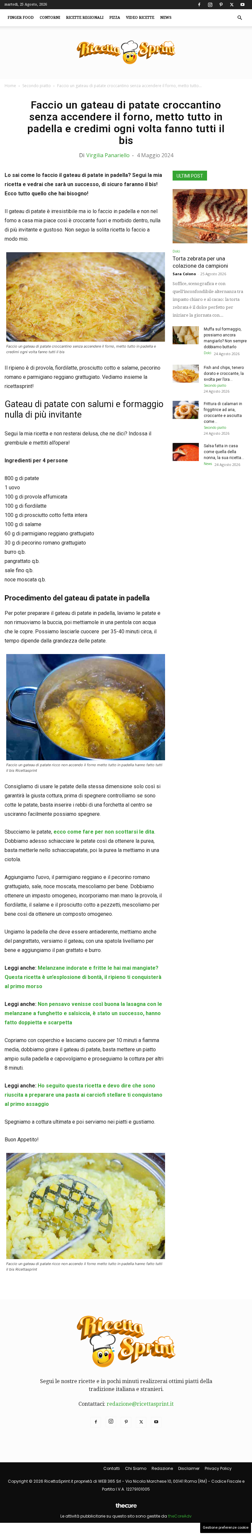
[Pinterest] (221, 4)
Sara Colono (184, 273)
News (166, 17)
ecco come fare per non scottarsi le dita (103, 832)
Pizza (114, 17)
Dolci (176, 251)
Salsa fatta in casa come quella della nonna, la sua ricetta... (224, 452)
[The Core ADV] (126, 1508)
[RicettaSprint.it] (126, 52)
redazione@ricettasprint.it (140, 1404)
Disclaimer (189, 1468)
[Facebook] (199, 4)
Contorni (50, 17)
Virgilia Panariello (108, 155)
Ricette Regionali (84, 17)
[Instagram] (210, 4)
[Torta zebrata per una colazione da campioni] (210, 216)
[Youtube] (242, 4)
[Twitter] (232, 4)
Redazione (162, 1468)
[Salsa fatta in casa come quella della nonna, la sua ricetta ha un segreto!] (186, 452)
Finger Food (21, 17)
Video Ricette (140, 17)
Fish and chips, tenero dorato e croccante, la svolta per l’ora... (224, 373)
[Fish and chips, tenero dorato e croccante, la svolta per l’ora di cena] (186, 374)
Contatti (111, 1468)
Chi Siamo (135, 1468)
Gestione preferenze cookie (225, 1527)
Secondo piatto (36, 85)
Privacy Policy (218, 1468)
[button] (239, 17)
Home (10, 85)
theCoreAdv (180, 1516)
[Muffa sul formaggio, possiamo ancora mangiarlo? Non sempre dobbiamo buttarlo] (186, 335)
